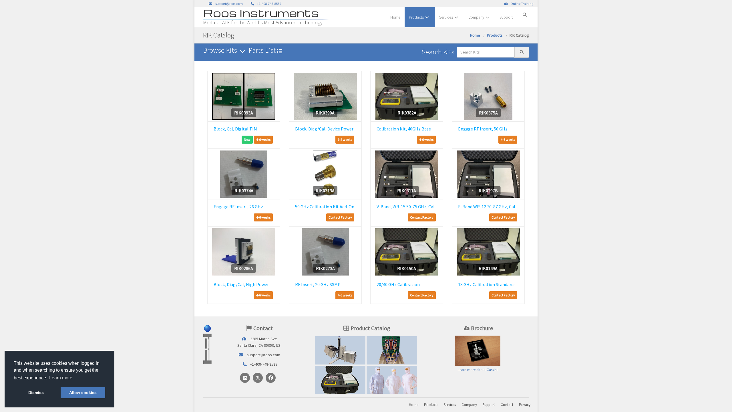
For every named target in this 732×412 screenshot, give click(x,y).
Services (446, 17)
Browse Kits (220, 50)
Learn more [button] (60, 377)
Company (476, 17)
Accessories (340, 379)
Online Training (521, 3)
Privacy (524, 404)
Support (506, 17)
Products (416, 17)
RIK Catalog (392, 350)
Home (395, 17)
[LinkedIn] (245, 378)
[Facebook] (271, 378)
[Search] (524, 12)
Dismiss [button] (36, 392)
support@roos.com (229, 3)
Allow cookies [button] (83, 392)
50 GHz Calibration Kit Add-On (324, 206)
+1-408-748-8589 (268, 3)
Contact (507, 404)
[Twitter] (258, 378)
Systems (340, 350)
